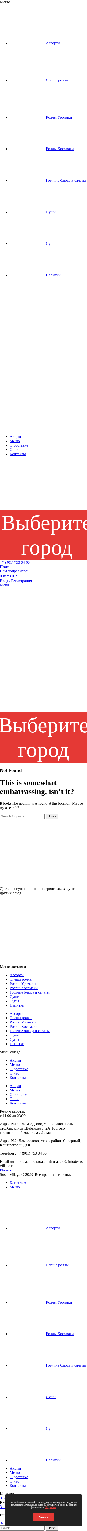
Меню (15, 1065)
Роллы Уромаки (23, 984)
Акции (15, 1060)
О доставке (19, 1069)
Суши (14, 997)
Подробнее (50, 1507)
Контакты (18, 1078)
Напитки (17, 1005)
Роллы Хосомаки (24, 988)
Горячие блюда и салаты (30, 992)
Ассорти (17, 975)
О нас (14, 1073)
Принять (43, 1517)
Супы (14, 1001)
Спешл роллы (21, 979)
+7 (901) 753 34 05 (15, 562)
